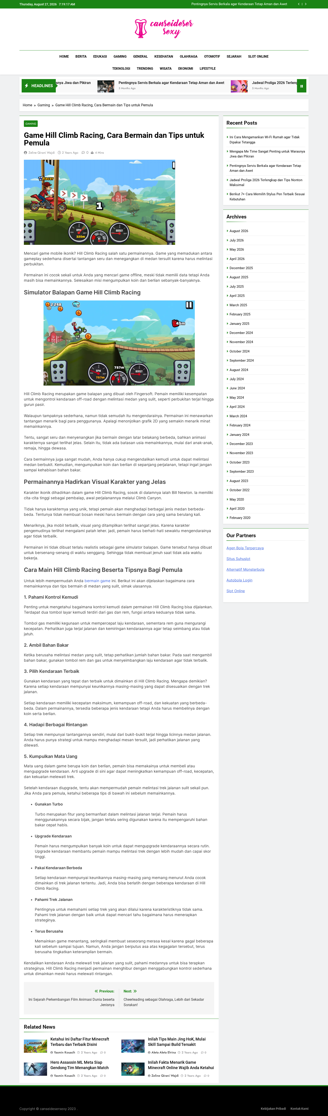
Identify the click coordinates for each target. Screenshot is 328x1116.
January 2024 (239, 435)
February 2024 (240, 425)
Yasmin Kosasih (64, 1052)
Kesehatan (163, 57)
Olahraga (188, 57)
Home (64, 57)
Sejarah (234, 57)
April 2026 (237, 259)
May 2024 (237, 398)
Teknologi (121, 69)
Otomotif (212, 57)
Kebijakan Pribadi (273, 1109)
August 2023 (239, 481)
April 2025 (237, 296)
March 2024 (238, 416)
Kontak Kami (300, 1109)
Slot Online (258, 57)
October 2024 (239, 351)
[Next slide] (306, 4)
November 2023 (241, 453)
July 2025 (237, 287)
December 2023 (241, 444)
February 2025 (240, 314)
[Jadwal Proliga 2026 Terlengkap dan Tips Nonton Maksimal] (202, 88)
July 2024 (237, 379)
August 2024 (239, 370)
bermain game (97, 581)
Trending (145, 69)
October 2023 (239, 462)
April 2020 (237, 509)
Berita (81, 57)
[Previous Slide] (299, 4)
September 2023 (242, 472)
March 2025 (238, 305)
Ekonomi (185, 69)
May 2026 (237, 250)
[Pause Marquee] (301, 85)
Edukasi (100, 57)
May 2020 (237, 499)
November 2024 (241, 342)
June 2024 (237, 388)
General (140, 57)
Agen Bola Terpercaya (245, 548)
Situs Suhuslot (238, 558)
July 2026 (237, 240)
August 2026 (239, 231)
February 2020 (240, 518)
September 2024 (242, 361)
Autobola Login (239, 580)
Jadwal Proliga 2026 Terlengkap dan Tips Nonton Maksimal (262, 83)
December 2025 (241, 268)
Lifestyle (208, 69)
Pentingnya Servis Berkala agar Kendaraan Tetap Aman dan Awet (239, 4)
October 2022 (239, 490)
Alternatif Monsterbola (245, 569)
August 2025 (239, 277)
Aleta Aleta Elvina (164, 1052)
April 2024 (237, 407)
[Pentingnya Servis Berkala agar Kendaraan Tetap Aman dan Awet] (68, 88)
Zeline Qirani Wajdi (42, 152)
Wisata (166, 69)
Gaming (120, 57)
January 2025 (239, 324)
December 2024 (241, 333)
